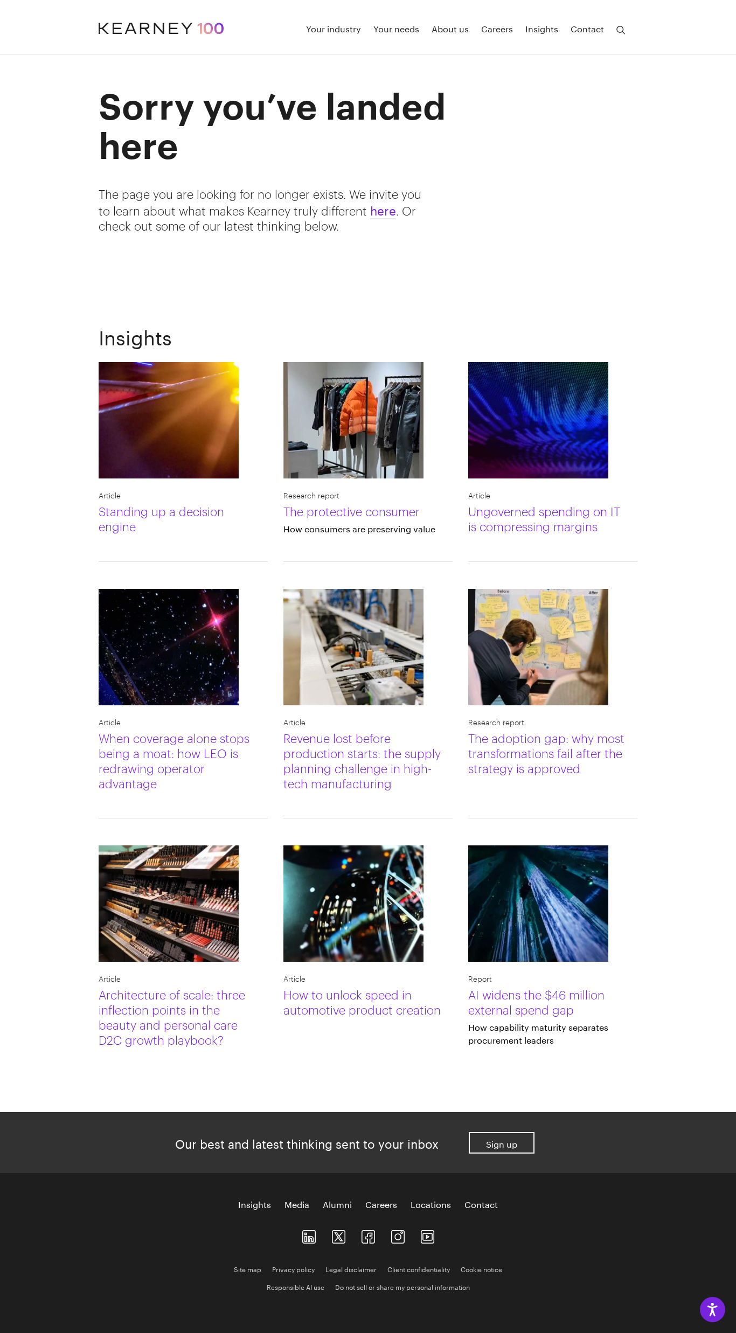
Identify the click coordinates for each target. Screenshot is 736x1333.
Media (296, 1204)
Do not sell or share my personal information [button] (402, 1286)
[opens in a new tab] (398, 1234)
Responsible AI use (295, 1286)
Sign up (501, 1143)
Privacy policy (293, 1268)
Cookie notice (481, 1268)
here (383, 209)
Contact (587, 28)
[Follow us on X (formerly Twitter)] (338, 1234)
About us (450, 28)
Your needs (396, 28)
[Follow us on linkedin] (309, 1234)
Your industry (333, 28)
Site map (247, 1268)
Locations (431, 1204)
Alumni (337, 1204)
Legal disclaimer (351, 1268)
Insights (541, 28)
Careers (497, 28)
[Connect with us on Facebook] (368, 1234)
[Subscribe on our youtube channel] (427, 1234)
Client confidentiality (418, 1268)
